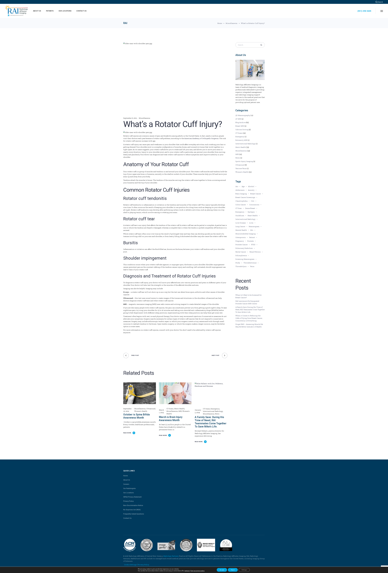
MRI (180, 411)
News (217, 414)
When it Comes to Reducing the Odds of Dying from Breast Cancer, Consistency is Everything (248, 318)
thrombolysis (241, 266)
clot (252, 201)
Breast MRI (239, 126)
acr (236, 186)
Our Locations (128, 493)
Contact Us (127, 518)
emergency (239, 212)
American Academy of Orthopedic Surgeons (201, 138)
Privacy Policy (128, 501)
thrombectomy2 (250, 263)
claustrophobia (241, 201)
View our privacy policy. (197, 571)
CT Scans (169, 409)
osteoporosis (240, 237)
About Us (126, 480)
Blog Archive (240, 122)
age (243, 186)
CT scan (238, 208)
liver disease (240, 223)
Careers (126, 484)
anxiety (251, 190)
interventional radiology (245, 219)
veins (252, 266)
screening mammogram (244, 259)
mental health (241, 230)
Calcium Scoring (241, 129)
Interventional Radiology (213, 411)
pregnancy (239, 241)
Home (125, 476)
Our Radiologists (129, 488)
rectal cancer (240, 252)
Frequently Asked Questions (133, 514)
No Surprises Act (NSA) (132, 510)
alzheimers (240, 190)
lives (251, 223)
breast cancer (255, 194)
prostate (250, 241)
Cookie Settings (130, 565)
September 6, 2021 (130, 118)
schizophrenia (241, 255)
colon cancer (240, 205)
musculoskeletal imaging (245, 234)
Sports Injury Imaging (244, 161)
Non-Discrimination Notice (133, 505)
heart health (253, 216)
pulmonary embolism (244, 248)
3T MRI (238, 119)
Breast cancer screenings (245, 197)
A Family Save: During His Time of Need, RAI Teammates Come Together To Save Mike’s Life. (250, 309)
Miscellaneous (231, 23)
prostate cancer (241, 245)
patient (252, 237)
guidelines (239, 216)
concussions (254, 205)
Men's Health (179, 409)
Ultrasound (150, 409)
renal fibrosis (255, 252)
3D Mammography (242, 115)
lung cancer (240, 226)
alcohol (251, 186)
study (237, 263)
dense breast (250, 208)
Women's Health (140, 411)
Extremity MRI (241, 140)
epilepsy (251, 212)
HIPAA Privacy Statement (132, 497)
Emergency (215, 409)
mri (251, 230)
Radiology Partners (171, 556)
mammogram (254, 226)
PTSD (253, 245)
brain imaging (241, 194)
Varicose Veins (241, 168)
